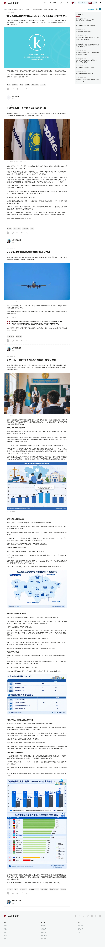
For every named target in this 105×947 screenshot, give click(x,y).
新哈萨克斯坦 (54, 889)
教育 (16, 889)
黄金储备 (15, 85)
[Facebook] (22, 89)
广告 (79, 932)
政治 (5, 929)
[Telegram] (17, 89)
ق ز (93, 3)
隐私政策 (43, 929)
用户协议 (43, 925)
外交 (21, 85)
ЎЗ (96, 3)
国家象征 (43, 932)
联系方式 (80, 929)
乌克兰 (43, 85)
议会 (32, 228)
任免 (20, 9)
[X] (26, 89)
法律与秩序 (23, 889)
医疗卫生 (9, 889)
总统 (8, 85)
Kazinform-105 (52, 9)
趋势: (5, 9)
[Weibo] (88, 916)
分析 (67, 2)
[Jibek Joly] (91, 9)
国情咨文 (28, 9)
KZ (79, 3)
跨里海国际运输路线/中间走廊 (39, 9)
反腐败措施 (44, 935)
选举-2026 (10, 9)
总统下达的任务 (33, 889)
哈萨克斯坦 (35, 85)
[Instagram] (8, 89)
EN (87, 3)
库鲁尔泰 (25, 228)
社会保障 (63, 889)
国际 (5, 939)
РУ (84, 3)
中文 (90, 3)
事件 (23, 9)
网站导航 (80, 925)
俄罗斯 (27, 85)
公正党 (9, 228)
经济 (5, 935)
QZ (82, 3)
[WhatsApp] (12, 89)
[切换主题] (73, 2)
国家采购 (43, 939)
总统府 (16, 9)
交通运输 (19, 336)
